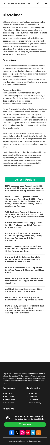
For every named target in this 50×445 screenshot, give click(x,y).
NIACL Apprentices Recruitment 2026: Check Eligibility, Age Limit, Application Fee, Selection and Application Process (24, 188)
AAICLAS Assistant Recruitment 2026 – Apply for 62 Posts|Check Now (24, 290)
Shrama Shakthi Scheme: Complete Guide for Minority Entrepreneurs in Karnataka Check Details (22, 259)
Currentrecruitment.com (17, 3)
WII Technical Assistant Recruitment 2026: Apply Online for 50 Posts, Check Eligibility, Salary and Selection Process (24, 214)
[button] (38, 3)
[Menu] (46, 3)
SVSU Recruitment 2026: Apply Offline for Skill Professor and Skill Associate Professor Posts (24, 225)
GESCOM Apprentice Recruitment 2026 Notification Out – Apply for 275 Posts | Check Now (24, 280)
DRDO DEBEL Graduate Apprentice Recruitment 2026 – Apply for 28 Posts (24, 298)
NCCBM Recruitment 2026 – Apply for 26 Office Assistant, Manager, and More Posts (24, 270)
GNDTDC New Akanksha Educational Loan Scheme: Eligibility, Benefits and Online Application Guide (23, 248)
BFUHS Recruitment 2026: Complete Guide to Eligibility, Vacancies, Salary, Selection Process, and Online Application (23, 236)
